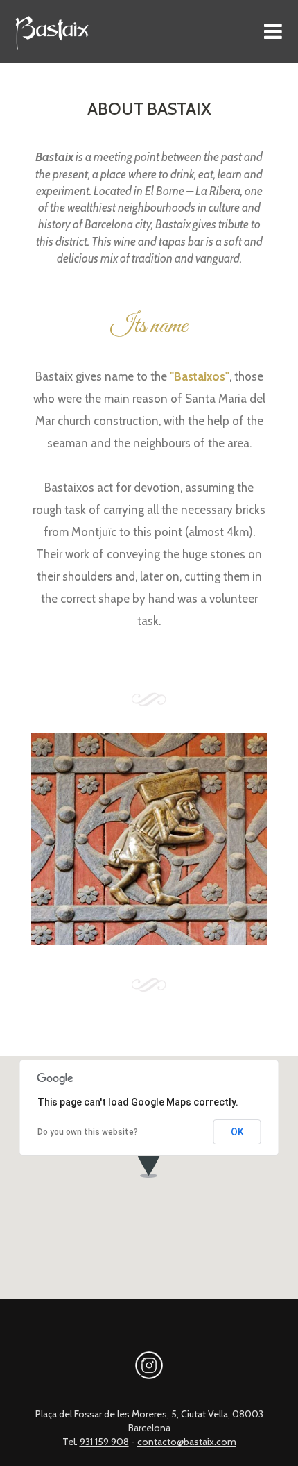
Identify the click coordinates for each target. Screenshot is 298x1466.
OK (237, 1132)
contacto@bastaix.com (186, 1441)
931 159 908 (104, 1441)
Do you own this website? (87, 1132)
